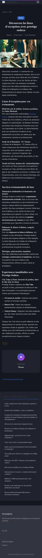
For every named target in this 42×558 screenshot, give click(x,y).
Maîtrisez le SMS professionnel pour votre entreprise (18, 480)
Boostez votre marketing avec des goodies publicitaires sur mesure (18, 486)
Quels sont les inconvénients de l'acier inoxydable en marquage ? (20, 448)
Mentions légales (7, 541)
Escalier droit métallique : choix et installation (19, 410)
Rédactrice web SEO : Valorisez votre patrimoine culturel (20, 461)
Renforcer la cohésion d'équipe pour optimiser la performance (20, 430)
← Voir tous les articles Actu (12, 379)
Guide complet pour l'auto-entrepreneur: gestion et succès (21, 405)
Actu (10, 12)
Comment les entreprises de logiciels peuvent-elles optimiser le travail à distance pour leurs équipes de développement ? (21, 417)
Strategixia (9, 2)
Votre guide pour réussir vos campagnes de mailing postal (21, 455)
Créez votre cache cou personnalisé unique (18, 442)
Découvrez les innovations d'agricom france (19, 424)
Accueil (4, 12)
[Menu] (38, 2)
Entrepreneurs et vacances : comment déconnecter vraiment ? (20, 473)
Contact (4, 545)
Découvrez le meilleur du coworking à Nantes (19, 467)
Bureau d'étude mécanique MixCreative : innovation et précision (18, 493)
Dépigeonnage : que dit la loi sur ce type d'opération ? (17, 436)
